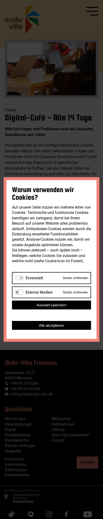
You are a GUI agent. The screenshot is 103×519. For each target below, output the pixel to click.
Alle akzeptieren (51, 325)
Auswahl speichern (51, 305)
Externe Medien (39, 292)
